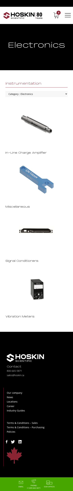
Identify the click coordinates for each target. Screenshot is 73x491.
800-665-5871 (14, 370)
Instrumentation (23, 83)
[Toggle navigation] (67, 15)
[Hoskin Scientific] (22, 15)
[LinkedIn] (20, 441)
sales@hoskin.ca (15, 375)
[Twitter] (13, 441)
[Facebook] (6, 441)
